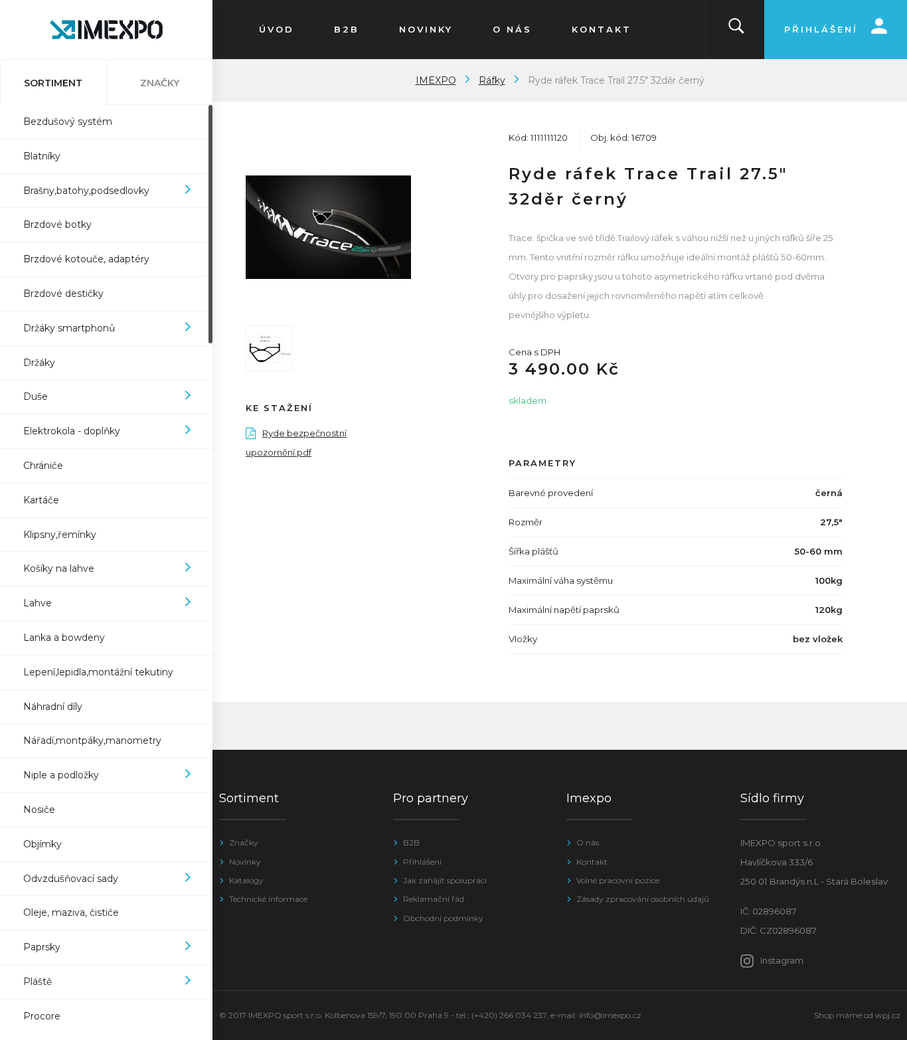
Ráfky (492, 80)
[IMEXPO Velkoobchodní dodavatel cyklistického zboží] (106, 29)
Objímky (42, 844)
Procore (41, 1016)
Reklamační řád (433, 899)
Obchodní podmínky (443, 918)
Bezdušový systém (67, 122)
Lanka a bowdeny (64, 638)
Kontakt (592, 862)
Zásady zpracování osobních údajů (642, 899)
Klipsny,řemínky (59, 535)
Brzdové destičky (63, 294)
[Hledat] (736, 29)
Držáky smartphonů (69, 328)
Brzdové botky (57, 224)
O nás (587, 842)
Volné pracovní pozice (617, 880)
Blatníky (41, 156)
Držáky (39, 363)
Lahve (37, 603)
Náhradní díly (52, 707)
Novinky (245, 862)
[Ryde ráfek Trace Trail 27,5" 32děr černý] (328, 227)
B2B (411, 842)
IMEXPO (436, 80)
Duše (35, 396)
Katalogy (246, 880)
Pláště (37, 982)
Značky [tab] (159, 83)
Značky (243, 842)
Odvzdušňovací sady (70, 879)
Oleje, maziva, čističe (71, 912)
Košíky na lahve (58, 568)
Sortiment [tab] (53, 83)
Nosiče (39, 810)
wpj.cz (887, 1015)
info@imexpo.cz (610, 1015)
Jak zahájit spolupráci (445, 880)
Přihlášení (422, 862)
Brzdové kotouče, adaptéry (86, 259)
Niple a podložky (61, 775)
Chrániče (43, 466)
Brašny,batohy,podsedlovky (86, 191)
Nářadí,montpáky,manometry (92, 740)
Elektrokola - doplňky (71, 431)
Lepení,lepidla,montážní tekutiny (98, 672)
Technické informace (268, 899)
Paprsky (41, 947)
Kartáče (41, 500)
